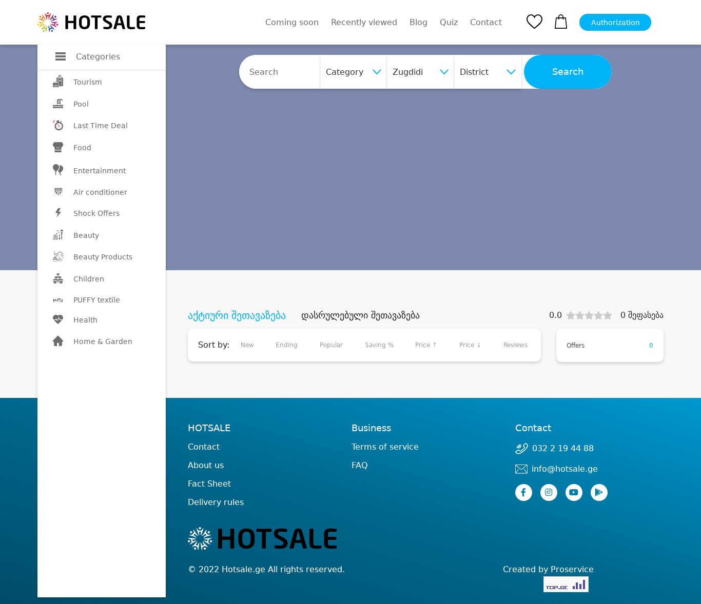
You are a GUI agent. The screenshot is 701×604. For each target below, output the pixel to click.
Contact (486, 22)
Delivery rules (216, 502)
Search (567, 71)
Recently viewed (364, 22)
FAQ (360, 465)
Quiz (449, 22)
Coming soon (292, 22)
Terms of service (385, 447)
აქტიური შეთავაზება (237, 315)
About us (206, 465)
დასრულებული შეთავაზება (360, 315)
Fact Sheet (209, 484)
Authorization (615, 22)
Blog (418, 22)
